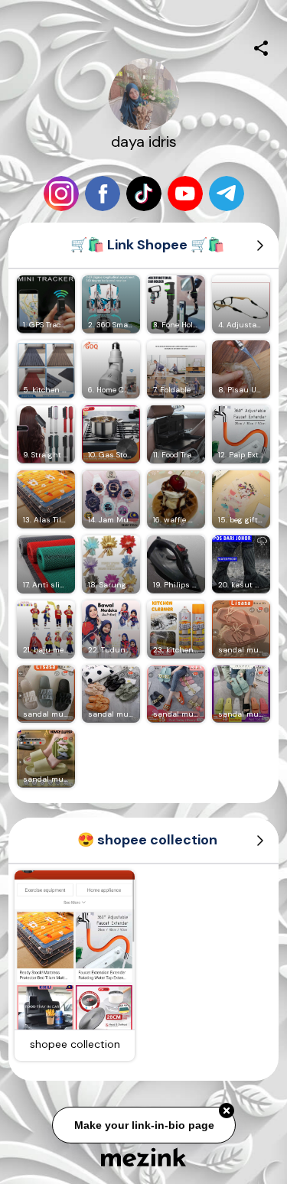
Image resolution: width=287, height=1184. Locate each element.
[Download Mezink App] (143, 1157)
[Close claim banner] (226, 1109)
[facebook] (102, 193)
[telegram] (226, 193)
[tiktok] (143, 193)
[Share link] (261, 46)
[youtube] (185, 193)
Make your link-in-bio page (143, 1123)
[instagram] (61, 193)
